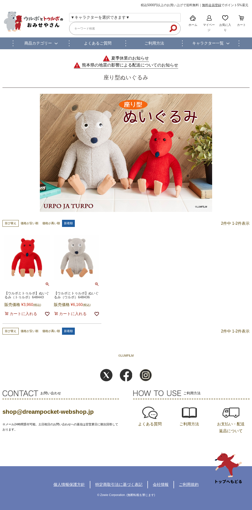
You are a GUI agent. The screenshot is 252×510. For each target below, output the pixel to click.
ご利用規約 (189, 484)
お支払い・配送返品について (231, 427)
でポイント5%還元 (225, 5)
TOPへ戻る (228, 468)
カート (241, 25)
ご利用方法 (154, 43)
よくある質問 (150, 424)
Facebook (126, 375)
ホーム (193, 25)
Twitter (106, 375)
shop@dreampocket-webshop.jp (48, 411)
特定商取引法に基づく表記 (118, 484)
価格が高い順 (51, 223)
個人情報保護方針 (69, 484)
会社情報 (161, 484)
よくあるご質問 (97, 43)
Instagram (146, 375)
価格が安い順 (29, 223)
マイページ (209, 27)
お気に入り (225, 27)
